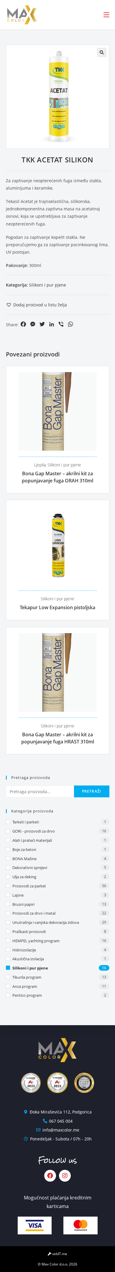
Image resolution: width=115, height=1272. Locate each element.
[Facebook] (50, 1176)
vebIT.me (59, 1253)
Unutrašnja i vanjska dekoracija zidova (45, 922)
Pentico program (27, 995)
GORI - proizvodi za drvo (33, 831)
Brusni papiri (23, 904)
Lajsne (18, 895)
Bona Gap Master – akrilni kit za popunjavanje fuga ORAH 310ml (57, 477)
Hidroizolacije (24, 950)
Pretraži (91, 791)
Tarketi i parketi (25, 822)
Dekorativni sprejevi (29, 867)
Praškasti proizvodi (29, 931)
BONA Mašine (24, 858)
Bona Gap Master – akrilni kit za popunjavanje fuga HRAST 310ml (57, 738)
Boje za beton (24, 849)
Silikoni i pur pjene (47, 285)
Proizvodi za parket (29, 886)
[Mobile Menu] (106, 14)
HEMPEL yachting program (36, 940)
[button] (36, 304)
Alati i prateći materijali (32, 840)
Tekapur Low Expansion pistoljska (57, 607)
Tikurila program (26, 977)
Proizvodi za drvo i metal (33, 913)
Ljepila (40, 465)
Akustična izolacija (28, 958)
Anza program (24, 986)
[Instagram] (65, 1176)
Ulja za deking (24, 876)
